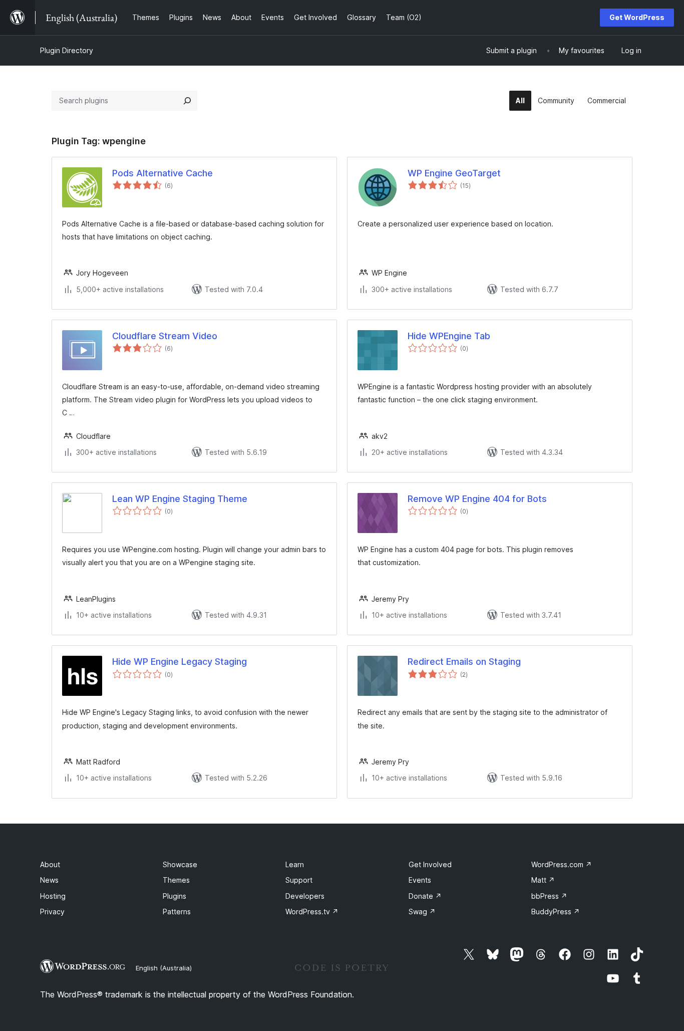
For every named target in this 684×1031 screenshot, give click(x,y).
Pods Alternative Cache (162, 173)
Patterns (177, 911)
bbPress (549, 896)
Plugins (174, 896)
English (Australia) (164, 968)
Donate (425, 896)
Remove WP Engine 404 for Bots (477, 498)
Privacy (52, 911)
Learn (294, 864)
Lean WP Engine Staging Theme (179, 498)
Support (298, 880)
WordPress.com (561, 864)
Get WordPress (636, 17)
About (50, 864)
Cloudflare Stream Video (164, 336)
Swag (422, 911)
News (49, 880)
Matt (543, 880)
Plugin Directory (66, 50)
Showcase (180, 864)
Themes (176, 880)
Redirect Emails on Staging (464, 661)
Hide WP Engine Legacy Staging (179, 661)
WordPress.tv (311, 911)
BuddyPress (555, 911)
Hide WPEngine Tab (449, 336)
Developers (304, 896)
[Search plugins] (187, 101)
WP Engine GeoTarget (454, 173)
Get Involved (430, 864)
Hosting (53, 896)
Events (420, 880)
